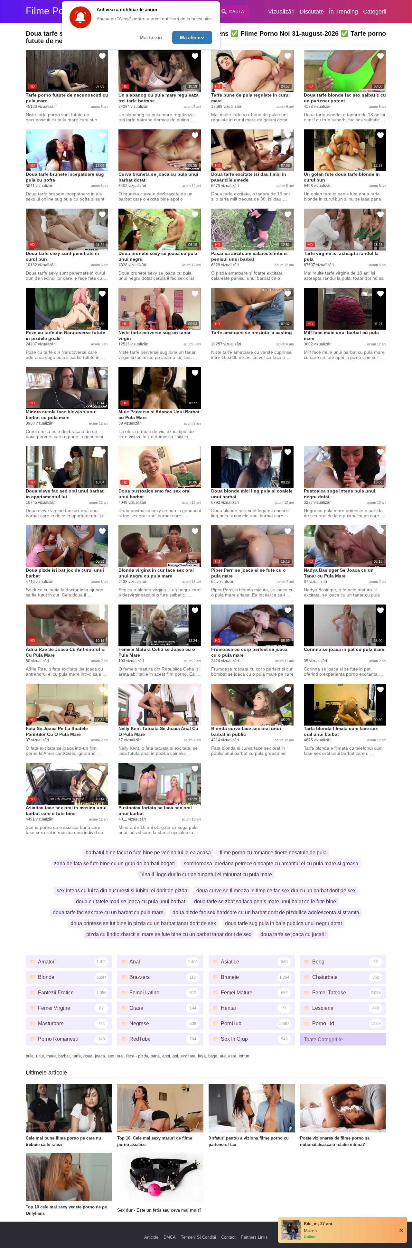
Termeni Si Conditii (198, 1237)
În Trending (343, 11)
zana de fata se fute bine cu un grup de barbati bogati (114, 863)
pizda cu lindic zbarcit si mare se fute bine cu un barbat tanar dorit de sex (168, 934)
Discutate (312, 11)
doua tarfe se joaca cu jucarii (293, 934)
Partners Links (254, 1237)
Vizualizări (281, 11)
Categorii (374, 11)
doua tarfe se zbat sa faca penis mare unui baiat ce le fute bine (265, 901)
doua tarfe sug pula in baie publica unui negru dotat (283, 923)
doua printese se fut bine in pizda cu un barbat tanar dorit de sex (143, 923)
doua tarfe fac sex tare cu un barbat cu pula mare (108, 912)
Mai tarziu (151, 37)
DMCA (170, 1237)
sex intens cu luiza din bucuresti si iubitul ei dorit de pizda (122, 890)
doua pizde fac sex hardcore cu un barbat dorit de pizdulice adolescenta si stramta (266, 912)
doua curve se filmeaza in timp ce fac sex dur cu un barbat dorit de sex (276, 890)
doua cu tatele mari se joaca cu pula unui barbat (130, 901)
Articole (151, 1237)
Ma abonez (192, 37)
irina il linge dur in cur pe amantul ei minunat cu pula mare (206, 874)
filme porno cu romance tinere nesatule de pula (273, 852)
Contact (228, 1237)
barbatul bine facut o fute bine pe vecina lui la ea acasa (148, 852)
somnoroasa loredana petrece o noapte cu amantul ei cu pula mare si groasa (271, 863)
